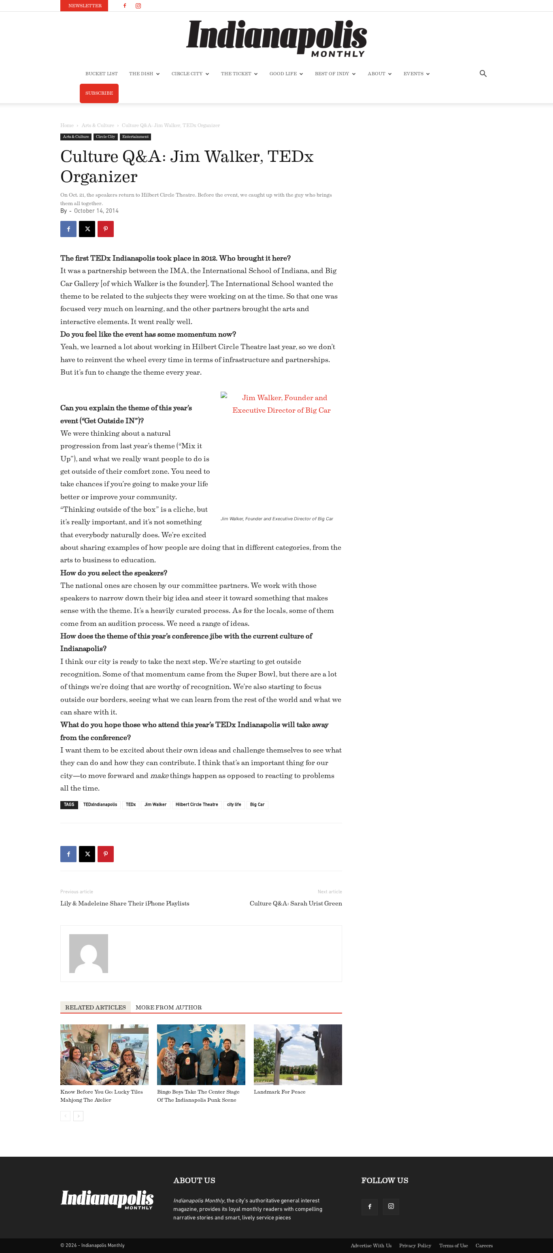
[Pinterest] (106, 229)
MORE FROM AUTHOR (169, 1008)
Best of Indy (332, 74)
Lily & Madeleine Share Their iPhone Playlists (124, 904)
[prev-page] (65, 1116)
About (376, 74)
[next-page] (78, 1116)
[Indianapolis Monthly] (276, 38)
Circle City (187, 74)
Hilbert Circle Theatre (197, 805)
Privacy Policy (415, 1245)
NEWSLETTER (85, 6)
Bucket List (101, 74)
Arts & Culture (97, 125)
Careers (484, 1245)
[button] (483, 74)
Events (413, 74)
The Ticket (236, 74)
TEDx (131, 805)
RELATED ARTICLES (95, 1008)
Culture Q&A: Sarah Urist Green (296, 904)
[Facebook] (125, 5)
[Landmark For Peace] (298, 1054)
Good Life (283, 74)
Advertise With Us (371, 1245)
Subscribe (99, 93)
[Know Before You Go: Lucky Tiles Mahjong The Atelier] (104, 1054)
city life (234, 805)
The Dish (141, 74)
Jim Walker (156, 805)
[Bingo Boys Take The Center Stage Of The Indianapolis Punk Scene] (201, 1054)
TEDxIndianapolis (100, 805)
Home (67, 125)
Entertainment (135, 137)
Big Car (257, 805)
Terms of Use (453, 1245)
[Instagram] (138, 5)
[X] (87, 229)
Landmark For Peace (280, 1091)
